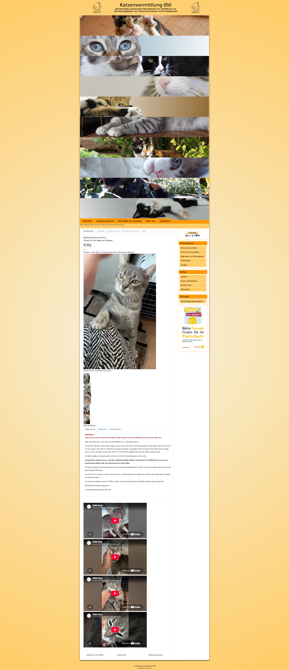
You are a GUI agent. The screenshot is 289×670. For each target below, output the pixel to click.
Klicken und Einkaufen (189, 281)
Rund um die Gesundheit (190, 252)
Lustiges (184, 265)
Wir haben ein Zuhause (129, 221)
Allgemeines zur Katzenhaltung (192, 256)
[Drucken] (84, 249)
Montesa (87, 237)
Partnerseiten (185, 261)
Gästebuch (165, 221)
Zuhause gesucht (105, 221)
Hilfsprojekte (185, 289)
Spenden (184, 277)
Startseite (87, 221)
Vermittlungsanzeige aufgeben (192, 301)
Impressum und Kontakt (94, 655)
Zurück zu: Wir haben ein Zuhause (98, 240)
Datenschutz (121, 655)
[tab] (90, 429)
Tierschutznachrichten (189, 248)
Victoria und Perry (98, 237)
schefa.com (147, 668)
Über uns (150, 221)
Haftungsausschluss (155, 655)
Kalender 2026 (186, 285)
